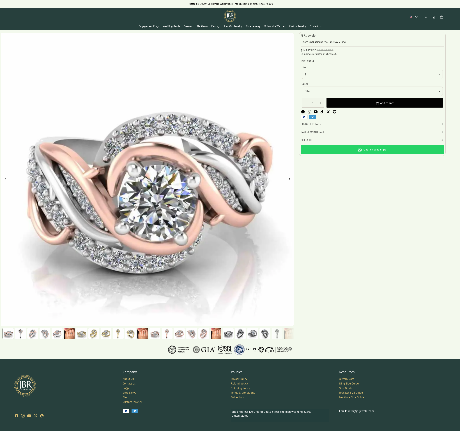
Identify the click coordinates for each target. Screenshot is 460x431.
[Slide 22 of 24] (264, 333)
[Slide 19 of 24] (228, 333)
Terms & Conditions (243, 392)
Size (304, 67)
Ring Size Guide (349, 383)
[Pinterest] (334, 112)
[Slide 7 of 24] (81, 333)
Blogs (126, 397)
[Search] (426, 17)
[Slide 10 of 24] (118, 333)
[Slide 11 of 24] (130, 333)
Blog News (129, 392)
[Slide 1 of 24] (8, 333)
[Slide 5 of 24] (57, 333)
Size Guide (345, 388)
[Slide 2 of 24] (20, 333)
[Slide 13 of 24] (155, 333)
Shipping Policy (240, 388)
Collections (238, 397)
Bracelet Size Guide (351, 392)
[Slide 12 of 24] (142, 333)
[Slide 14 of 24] (167, 333)
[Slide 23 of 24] (277, 333)
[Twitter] (328, 112)
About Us (128, 379)
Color (305, 83)
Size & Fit (306, 140)
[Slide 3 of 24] (32, 333)
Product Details (311, 124)
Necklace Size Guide (351, 397)
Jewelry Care (346, 379)
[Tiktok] (322, 112)
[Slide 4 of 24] (45, 333)
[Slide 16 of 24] (191, 333)
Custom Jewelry (132, 402)
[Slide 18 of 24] (216, 333)
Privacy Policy (239, 379)
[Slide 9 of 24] (106, 333)
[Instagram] (309, 112)
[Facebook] (303, 112)
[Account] (434, 17)
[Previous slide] (5, 179)
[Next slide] (290, 179)
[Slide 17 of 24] (203, 333)
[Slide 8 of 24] (93, 333)
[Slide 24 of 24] (289, 333)
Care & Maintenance (313, 132)
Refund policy (239, 383)
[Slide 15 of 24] (179, 333)
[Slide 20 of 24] (240, 333)
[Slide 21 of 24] (252, 333)
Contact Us (129, 383)
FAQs (126, 388)
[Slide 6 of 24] (69, 333)
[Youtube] (316, 112)
